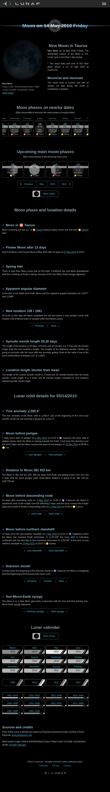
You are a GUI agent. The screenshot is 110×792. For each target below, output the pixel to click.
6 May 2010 (41, 438)
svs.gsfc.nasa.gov (17, 745)
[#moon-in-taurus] (3, 225)
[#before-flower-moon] (3, 247)
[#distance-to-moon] (3, 470)
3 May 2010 (43, 500)
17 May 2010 (55, 507)
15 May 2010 (29, 543)
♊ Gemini (83, 230)
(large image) (8, 93)
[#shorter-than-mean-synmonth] (3, 370)
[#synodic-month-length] (3, 341)
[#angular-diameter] (3, 288)
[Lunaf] (22, 4)
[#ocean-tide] (3, 266)
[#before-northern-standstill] (3, 529)
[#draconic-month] (3, 566)
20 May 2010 (72, 444)
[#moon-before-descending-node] (3, 495)
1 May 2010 (51, 534)
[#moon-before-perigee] (3, 433)
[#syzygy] (3, 596)
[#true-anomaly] (3, 411)
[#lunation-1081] (3, 311)
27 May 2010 (70, 252)
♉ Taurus (38, 230)
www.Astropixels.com (22, 735)
